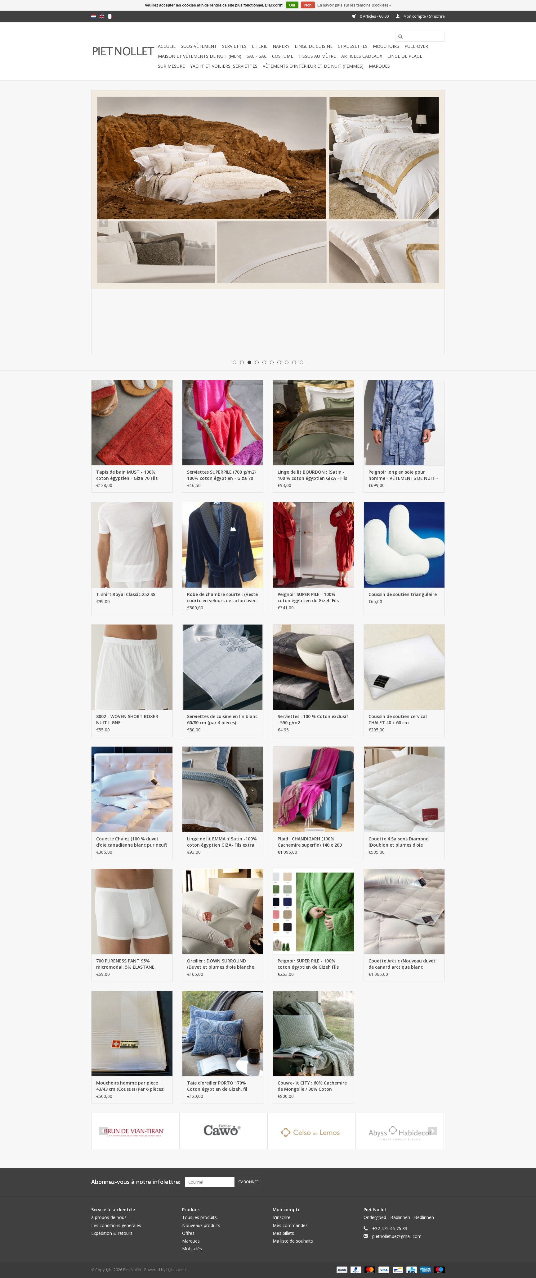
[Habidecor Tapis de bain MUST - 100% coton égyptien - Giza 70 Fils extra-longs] (132, 422)
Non (307, 5)
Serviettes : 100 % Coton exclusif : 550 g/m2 (313, 719)
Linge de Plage (404, 56)
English (101, 16)
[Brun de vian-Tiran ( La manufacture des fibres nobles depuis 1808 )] (135, 1131)
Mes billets (283, 1233)
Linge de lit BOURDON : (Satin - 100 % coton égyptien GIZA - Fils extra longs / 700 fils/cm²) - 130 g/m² (312, 475)
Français (109, 16)
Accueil (167, 46)
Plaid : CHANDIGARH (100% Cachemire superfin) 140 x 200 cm (310, 842)
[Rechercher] (398, 37)
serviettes (234, 46)
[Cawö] (223, 1131)
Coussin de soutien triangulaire (402, 594)
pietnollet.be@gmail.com (397, 1236)
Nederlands (93, 16)
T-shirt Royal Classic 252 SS (125, 594)
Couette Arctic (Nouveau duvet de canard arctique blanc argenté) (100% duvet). (402, 964)
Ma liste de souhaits (293, 1241)
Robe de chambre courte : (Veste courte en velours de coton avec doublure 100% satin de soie (222, 597)
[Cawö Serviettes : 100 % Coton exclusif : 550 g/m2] (313, 667)
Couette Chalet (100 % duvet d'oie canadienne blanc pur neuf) (131, 842)
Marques (379, 66)
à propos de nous (109, 1217)
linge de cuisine (314, 46)
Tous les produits (199, 1217)
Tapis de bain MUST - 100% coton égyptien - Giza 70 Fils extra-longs (127, 475)
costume (282, 56)
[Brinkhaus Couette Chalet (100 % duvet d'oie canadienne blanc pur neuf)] (132, 789)
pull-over (416, 46)
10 (301, 362)
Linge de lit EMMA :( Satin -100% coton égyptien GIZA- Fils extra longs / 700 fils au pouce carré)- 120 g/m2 (222, 842)
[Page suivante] (432, 222)
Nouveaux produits (201, 1225)
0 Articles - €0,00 (374, 16)
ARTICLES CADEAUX (361, 56)
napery (281, 46)
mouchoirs (386, 46)
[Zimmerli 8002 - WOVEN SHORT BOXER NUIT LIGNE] (132, 667)
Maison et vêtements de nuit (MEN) (199, 56)
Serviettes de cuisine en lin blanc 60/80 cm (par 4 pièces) (222, 719)
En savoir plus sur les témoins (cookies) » (354, 5)
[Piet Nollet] (123, 51)
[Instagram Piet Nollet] (440, 1182)
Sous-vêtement (199, 46)
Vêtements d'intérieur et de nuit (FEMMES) (313, 66)
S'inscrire (281, 1217)
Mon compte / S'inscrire (424, 16)
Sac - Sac (257, 56)
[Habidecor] (400, 1131)
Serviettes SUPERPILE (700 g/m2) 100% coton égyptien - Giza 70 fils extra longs (221, 475)
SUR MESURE (171, 66)
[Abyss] (268, 189)
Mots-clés (192, 1249)
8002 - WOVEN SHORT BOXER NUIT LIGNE (127, 719)
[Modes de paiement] (341, 1269)
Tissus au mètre (317, 56)
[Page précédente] (103, 222)
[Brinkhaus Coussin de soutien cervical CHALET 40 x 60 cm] (404, 667)
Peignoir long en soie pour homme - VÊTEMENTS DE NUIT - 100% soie (403, 475)
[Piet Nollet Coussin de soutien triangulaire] (404, 544)
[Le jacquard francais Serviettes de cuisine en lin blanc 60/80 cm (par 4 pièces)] (223, 667)
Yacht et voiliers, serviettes (223, 66)
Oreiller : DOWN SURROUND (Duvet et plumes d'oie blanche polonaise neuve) (220, 964)
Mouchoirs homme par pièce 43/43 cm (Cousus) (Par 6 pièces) (130, 1086)
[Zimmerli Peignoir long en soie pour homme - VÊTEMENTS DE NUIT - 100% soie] (404, 422)
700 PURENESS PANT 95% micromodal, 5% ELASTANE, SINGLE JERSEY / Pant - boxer (127, 964)
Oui (292, 5)
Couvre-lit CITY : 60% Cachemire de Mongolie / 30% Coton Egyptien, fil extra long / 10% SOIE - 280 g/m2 (312, 1086)
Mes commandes (290, 1225)
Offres (188, 1233)
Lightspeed (176, 1269)
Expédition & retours (111, 1233)
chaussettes (353, 46)
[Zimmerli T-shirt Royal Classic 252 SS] (132, 544)
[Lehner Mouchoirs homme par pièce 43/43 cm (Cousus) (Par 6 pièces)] (132, 1033)
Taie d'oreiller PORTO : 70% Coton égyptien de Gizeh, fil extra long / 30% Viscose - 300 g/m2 (219, 1086)
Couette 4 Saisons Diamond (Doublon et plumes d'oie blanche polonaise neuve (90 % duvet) (401, 842)
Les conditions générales (116, 1225)
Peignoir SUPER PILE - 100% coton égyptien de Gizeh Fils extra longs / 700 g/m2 (308, 597)
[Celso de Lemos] (311, 1131)
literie (259, 46)
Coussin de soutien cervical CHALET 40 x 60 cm (397, 719)
